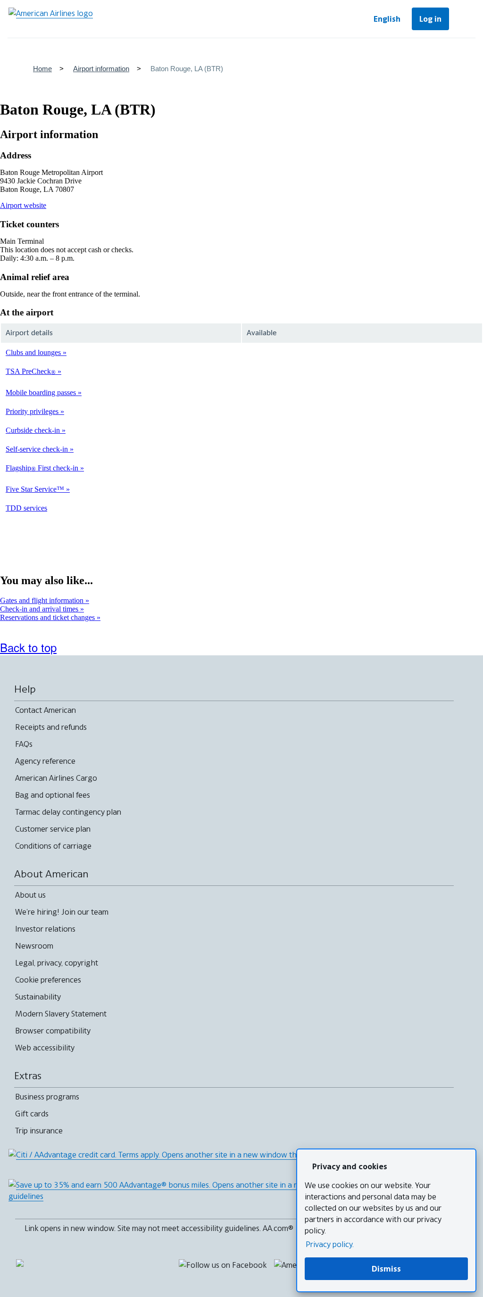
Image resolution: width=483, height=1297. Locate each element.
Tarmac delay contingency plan (68, 812)
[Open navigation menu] (464, 19)
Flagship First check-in (43, 468)
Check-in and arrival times (40, 609)
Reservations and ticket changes (48, 617)
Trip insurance (39, 1130)
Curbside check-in (34, 430)
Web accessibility (45, 1047)
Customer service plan (53, 829)
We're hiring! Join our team (61, 912)
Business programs (47, 1096)
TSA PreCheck (31, 371)
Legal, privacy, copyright (56, 962)
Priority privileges (33, 411)
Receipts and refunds (51, 727)
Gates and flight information (42, 600)
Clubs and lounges (34, 352)
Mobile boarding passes (42, 392)
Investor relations (45, 929)
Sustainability (38, 996)
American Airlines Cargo (56, 778)
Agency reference (45, 761)
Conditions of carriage (53, 846)
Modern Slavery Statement (61, 1013)
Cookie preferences (48, 979)
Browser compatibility (53, 1030)
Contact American (45, 710)
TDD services (26, 508)
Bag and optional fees (52, 795)
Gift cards (32, 1113)
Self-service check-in (38, 449)
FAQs (24, 744)
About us (30, 895)
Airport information (101, 69)
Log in (430, 19)
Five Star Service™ (36, 489)
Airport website (23, 205)
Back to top (28, 647)
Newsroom (34, 945)
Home (42, 69)
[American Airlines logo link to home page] (51, 19)
